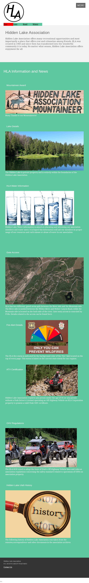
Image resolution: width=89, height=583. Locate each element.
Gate (15, 24)
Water (35, 24)
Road (25, 24)
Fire (5, 24)
